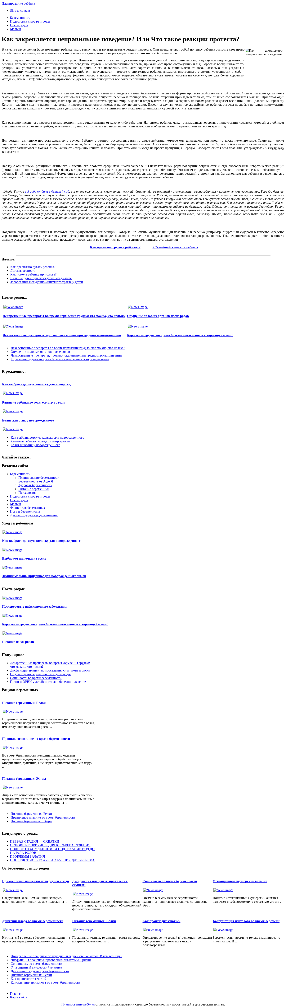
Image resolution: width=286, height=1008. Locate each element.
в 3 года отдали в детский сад (47, 191)
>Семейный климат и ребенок (175, 247)
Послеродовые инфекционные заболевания (34, 606)
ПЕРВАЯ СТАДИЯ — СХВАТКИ (34, 841)
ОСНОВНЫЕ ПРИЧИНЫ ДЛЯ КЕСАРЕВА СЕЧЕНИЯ (50, 845)
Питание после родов (18, 642)
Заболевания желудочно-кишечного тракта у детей (46, 282)
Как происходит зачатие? (161, 921)
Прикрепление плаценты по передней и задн (35, 881)
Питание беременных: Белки (24, 703)
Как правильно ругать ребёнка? (32, 267)
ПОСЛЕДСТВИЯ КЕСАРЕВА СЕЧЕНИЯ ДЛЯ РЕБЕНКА (52, 860)
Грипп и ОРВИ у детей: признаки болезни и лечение (48, 681)
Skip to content (20, 10)
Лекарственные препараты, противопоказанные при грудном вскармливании (62, 335)
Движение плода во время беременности (32, 921)
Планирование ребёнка (78, 1004)
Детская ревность (22, 270)
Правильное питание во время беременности (36, 738)
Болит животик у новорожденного (28, 420)
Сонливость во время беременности (36, 678)
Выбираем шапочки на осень (24, 558)
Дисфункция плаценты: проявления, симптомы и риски (50, 670)
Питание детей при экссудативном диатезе (41, 278)
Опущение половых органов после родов (158, 316)
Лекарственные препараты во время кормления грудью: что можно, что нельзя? (64, 316)
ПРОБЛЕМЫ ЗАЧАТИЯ (27, 856)
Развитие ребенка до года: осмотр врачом (33, 402)
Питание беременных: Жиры (24, 778)
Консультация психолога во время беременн (246, 921)
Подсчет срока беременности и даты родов (40, 674)
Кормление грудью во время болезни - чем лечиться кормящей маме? (180, 335)
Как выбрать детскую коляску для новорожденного (47, 437)
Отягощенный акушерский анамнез (240, 881)
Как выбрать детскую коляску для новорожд (36, 384)
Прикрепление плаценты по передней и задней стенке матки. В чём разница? (66, 956)
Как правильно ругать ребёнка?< (115, 247)
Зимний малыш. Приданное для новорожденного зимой (44, 576)
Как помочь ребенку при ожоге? (33, 274)
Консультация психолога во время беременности (45, 982)
